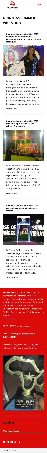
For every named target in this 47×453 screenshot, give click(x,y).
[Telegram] (19, 442)
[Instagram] (11, 442)
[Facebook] (4, 442)
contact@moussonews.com (22, 333)
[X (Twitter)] (8, 442)
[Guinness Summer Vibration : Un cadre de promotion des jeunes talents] (23, 229)
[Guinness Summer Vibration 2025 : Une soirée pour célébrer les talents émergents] (23, 145)
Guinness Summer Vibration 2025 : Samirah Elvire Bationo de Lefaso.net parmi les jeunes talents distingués (23, 38)
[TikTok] (15, 442)
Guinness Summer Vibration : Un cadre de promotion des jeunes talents (22, 208)
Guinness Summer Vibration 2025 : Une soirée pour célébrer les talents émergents (22, 124)
